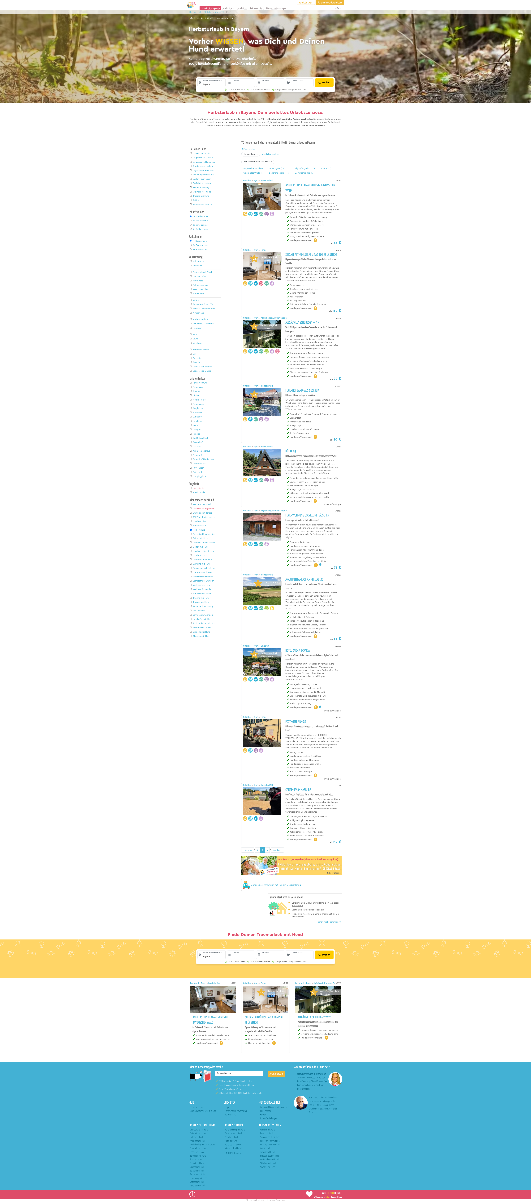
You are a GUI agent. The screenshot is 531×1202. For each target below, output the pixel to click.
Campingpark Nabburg (298, 790)
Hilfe (337, 8)
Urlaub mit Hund (195, 12)
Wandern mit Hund (267, 1130)
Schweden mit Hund (198, 1156)
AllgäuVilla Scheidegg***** (302, 322)
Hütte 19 (290, 451)
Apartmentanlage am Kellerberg (304, 579)
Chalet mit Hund (231, 1137)
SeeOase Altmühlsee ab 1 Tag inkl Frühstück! (311, 254)
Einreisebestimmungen (276, 8)
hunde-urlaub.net (253, 1200)
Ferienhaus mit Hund (233, 1133)
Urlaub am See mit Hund (269, 1145)
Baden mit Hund (266, 1133)
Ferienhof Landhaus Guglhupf (302, 390)
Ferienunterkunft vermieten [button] (330, 2)
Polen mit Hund (196, 1159)
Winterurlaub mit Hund (269, 1159)
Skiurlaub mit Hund (268, 1163)
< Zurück (247, 850)
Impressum (271, 1200)
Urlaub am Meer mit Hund (270, 1141)
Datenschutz (280, 1200)
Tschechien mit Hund (198, 1174)
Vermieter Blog (231, 1115)
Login (227, 1107)
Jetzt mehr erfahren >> (330, 922)
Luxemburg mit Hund (198, 1178)
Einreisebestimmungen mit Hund (203, 1111)
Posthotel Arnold (295, 721)
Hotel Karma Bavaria (297, 650)
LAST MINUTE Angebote (234, 1153)
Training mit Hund (267, 1152)
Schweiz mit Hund (197, 1163)
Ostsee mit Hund (197, 1182)
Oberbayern (265, 646)
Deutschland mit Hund (199, 1130)
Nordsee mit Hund (197, 1186)
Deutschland (249, 149)
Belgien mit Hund (197, 1171)
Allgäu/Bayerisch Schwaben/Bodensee (274, 318)
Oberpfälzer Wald (267, 785)
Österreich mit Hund (198, 1133)
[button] (211, 82)
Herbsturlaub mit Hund (269, 1156)
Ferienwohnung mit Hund (235, 1130)
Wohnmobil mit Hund (233, 1148)
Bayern (256, 181)
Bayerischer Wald (267, 181)
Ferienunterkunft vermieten (236, 1111)
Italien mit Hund (196, 1137)
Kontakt (263, 1115)
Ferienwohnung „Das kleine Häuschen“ (307, 515)
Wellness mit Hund (267, 1148)
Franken (263, 250)
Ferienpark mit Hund (233, 1145)
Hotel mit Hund (231, 1141)
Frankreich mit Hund (198, 1148)
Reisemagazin (265, 1111)
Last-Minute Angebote (210, 8)
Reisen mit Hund (257, 8)
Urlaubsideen (242, 8)
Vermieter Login (306, 2)
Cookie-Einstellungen (268, 1118)
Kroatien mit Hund (197, 1141)
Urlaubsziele (227, 8)
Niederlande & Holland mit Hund (202, 1145)
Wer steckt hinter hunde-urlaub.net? (274, 1107)
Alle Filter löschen (270, 154)
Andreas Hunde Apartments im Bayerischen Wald (310, 188)
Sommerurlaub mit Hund (270, 1137)
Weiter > (277, 850)
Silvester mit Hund (267, 1167)
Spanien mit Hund (197, 1152)
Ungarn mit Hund (197, 1167)
